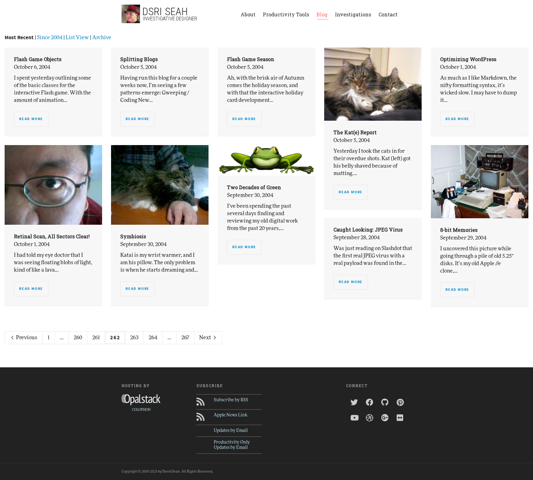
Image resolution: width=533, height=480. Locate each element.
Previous (26, 337)
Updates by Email (231, 430)
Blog (322, 14)
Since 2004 (49, 37)
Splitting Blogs (139, 59)
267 (185, 337)
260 (78, 337)
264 (153, 337)
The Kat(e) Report (355, 132)
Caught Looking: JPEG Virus (368, 229)
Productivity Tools (286, 14)
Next (205, 337)
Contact (388, 14)
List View (77, 37)
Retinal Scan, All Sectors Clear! (52, 236)
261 (96, 337)
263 (134, 337)
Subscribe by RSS (231, 400)
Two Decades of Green (254, 187)
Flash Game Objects (37, 59)
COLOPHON (141, 409)
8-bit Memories (458, 230)
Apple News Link (230, 415)
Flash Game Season (250, 59)
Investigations (353, 14)
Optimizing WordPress (468, 59)
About (248, 14)
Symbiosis (133, 236)
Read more (31, 119)
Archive (101, 37)
